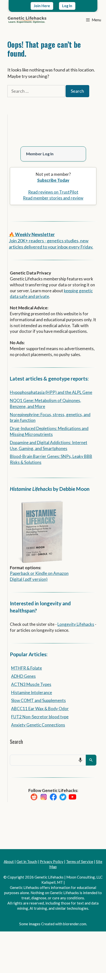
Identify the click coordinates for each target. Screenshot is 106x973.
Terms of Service (79, 861)
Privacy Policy (51, 861)
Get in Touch (27, 861)
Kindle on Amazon (52, 572)
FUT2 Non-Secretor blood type (40, 716)
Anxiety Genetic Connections (38, 724)
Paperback (20, 572)
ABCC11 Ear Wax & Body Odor (40, 707)
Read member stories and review (53, 197)
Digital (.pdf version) (29, 578)
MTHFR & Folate (26, 667)
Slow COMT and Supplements (38, 699)
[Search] (91, 759)
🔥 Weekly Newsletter (32, 233)
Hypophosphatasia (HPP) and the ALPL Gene (51, 391)
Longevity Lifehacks (75, 623)
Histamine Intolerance (31, 691)
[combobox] (48, 759)
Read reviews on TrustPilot (53, 191)
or (32, 572)
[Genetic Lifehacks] (27, 19)
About (9, 861)
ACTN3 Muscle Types (31, 683)
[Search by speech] (80, 759)
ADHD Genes (23, 675)
